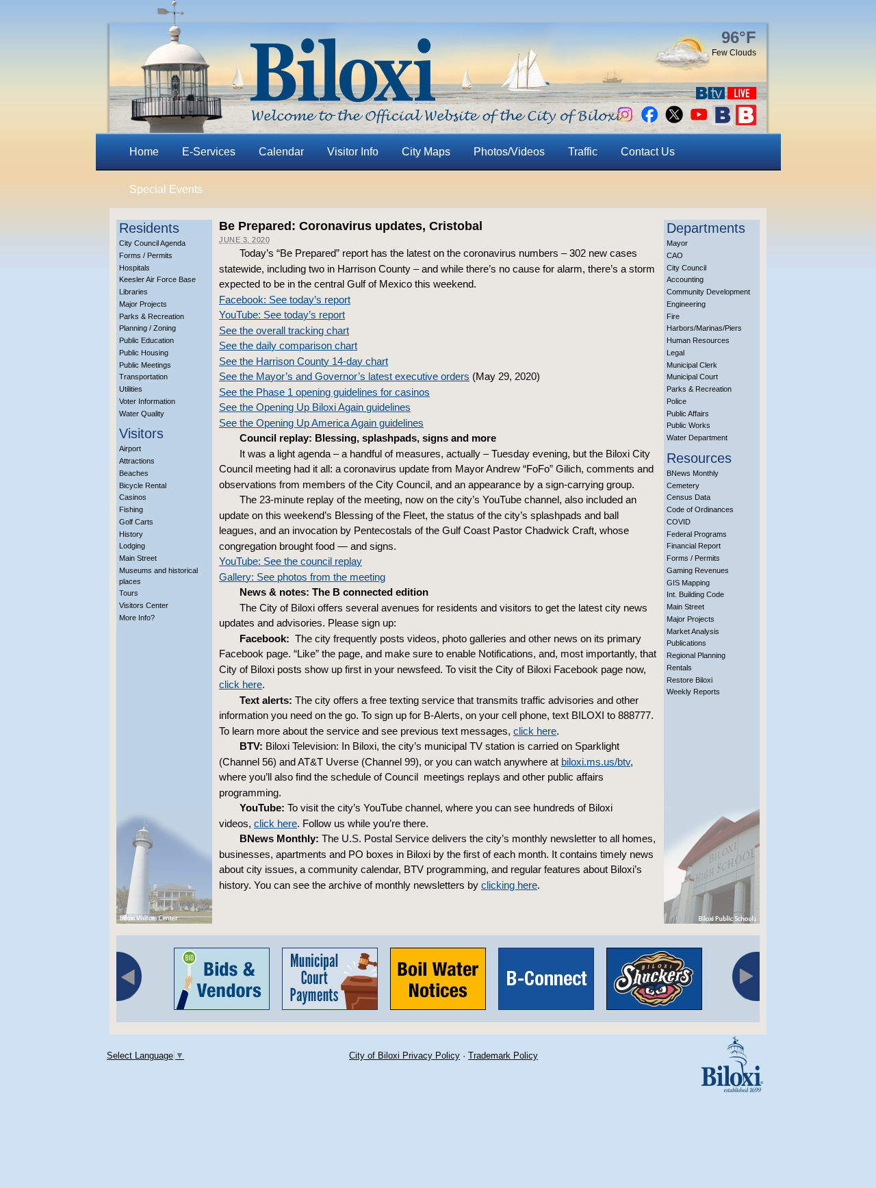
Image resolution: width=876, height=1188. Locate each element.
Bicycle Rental (142, 485)
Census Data (688, 497)
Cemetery (683, 485)
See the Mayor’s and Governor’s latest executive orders (344, 376)
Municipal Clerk (692, 365)
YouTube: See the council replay (290, 561)
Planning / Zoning (147, 328)
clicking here (509, 885)
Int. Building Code (695, 594)
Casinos (132, 497)
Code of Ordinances (700, 509)
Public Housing (143, 353)
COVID (679, 522)
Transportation (143, 376)
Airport (130, 448)
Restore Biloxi (689, 680)
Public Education (146, 340)
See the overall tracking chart (284, 330)
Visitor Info (352, 151)
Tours (128, 593)
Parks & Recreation (151, 316)
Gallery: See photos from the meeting (302, 577)
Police (676, 401)
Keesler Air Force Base (157, 279)
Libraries (133, 292)
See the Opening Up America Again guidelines (321, 423)
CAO (675, 255)
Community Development (708, 292)
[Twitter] (674, 121)
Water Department (697, 437)
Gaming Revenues (698, 570)
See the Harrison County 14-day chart (303, 361)
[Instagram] (625, 121)
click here (240, 684)
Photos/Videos (509, 151)
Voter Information (147, 401)
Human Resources (698, 340)
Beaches (134, 473)
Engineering (686, 304)
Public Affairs (688, 413)
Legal (675, 353)
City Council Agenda (152, 243)
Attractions (137, 461)
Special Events (166, 189)
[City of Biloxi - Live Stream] (741, 95)
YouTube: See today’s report (282, 314)
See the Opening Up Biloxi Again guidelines (315, 407)
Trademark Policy (503, 1055)
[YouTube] (699, 121)
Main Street (138, 558)
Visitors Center (143, 605)
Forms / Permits (145, 255)
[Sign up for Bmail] (722, 121)
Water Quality (141, 413)
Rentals (679, 667)
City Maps (426, 151)
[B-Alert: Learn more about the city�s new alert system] (746, 121)
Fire (673, 316)
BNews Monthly (693, 473)
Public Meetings (145, 365)
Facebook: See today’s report (284, 299)
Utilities (130, 389)
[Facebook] (649, 121)
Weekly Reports (693, 691)
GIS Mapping (688, 583)
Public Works (688, 425)
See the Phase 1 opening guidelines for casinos (324, 392)
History (131, 534)
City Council (686, 268)
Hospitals (134, 268)
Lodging (132, 546)
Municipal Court (692, 376)
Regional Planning (696, 655)
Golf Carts (136, 522)
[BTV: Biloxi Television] (710, 95)
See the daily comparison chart (288, 345)
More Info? (137, 618)
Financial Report (694, 546)
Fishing (131, 509)
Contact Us (648, 151)
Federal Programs (697, 534)
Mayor (677, 243)
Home (144, 151)
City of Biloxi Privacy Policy (404, 1055)
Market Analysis (693, 631)
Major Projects (143, 304)
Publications (686, 643)
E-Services (208, 151)
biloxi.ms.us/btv (595, 762)
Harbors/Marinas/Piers (704, 328)
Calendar (281, 151)
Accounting (685, 279)
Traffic (582, 151)
